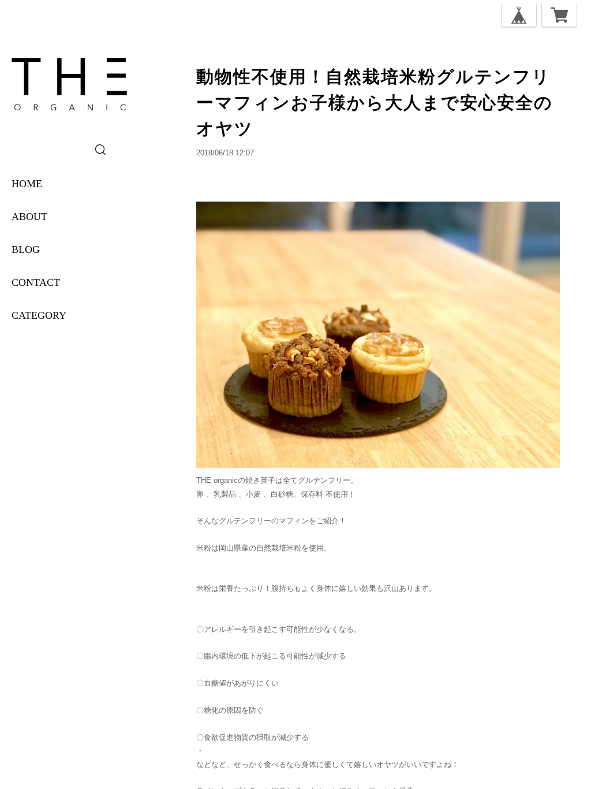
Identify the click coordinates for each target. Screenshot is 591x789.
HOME (27, 183)
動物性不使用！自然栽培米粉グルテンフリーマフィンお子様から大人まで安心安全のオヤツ (374, 102)
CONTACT (36, 282)
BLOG (26, 249)
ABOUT (29, 216)
